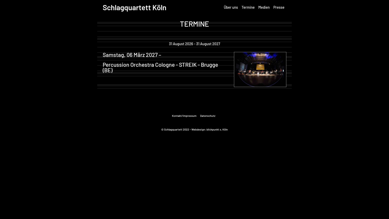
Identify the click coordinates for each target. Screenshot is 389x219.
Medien (264, 7)
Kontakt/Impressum (184, 115)
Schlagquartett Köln (134, 7)
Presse (278, 7)
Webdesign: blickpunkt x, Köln (209, 129)
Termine (248, 7)
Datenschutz (207, 115)
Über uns (231, 7)
